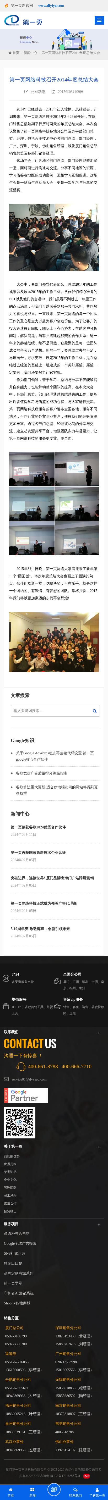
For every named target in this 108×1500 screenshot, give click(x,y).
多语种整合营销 (17, 1234)
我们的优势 (12, 1156)
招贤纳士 (10, 1211)
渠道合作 (10, 1203)
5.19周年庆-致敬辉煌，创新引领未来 (40, 929)
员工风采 (10, 1195)
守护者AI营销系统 (19, 1293)
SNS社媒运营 (14, 1253)
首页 (16, 53)
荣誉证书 (10, 1172)
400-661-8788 (43, 1066)
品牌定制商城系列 (18, 1273)
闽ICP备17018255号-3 (65, 1476)
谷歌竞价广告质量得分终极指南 (41, 773)
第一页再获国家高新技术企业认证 (38, 853)
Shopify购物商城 (17, 1303)
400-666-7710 (76, 1066)
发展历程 (10, 1164)
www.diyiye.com (51, 6)
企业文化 (10, 1180)
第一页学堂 (13, 1283)
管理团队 (10, 1187)
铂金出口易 (13, 1263)
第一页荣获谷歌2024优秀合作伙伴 (38, 827)
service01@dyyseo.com (29, 1079)
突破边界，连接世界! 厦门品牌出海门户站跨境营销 (52, 878)
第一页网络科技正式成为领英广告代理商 (44, 903)
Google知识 (22, 740)
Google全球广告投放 (20, 1244)
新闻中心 (30, 53)
